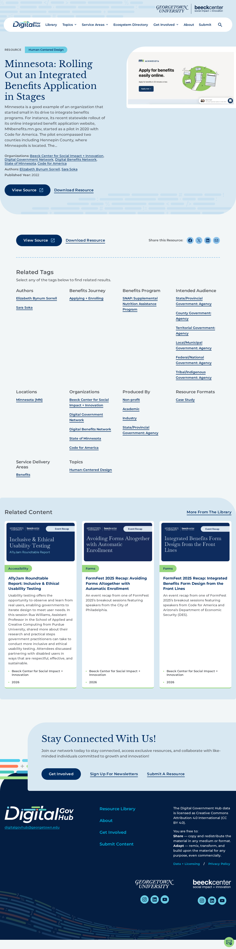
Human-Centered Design (46, 49)
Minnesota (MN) (29, 400)
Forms (90, 568)
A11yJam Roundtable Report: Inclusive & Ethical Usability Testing (33, 583)
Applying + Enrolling (86, 298)
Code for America (52, 163)
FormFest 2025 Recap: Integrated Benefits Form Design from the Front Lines (195, 583)
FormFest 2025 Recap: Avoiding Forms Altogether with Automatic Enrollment (116, 583)
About (189, 25)
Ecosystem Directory (130, 25)
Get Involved (164, 25)
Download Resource (74, 190)
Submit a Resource (166, 774)
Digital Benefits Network (76, 159)
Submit (205, 25)
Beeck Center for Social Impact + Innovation (66, 156)
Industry (130, 418)
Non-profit (131, 400)
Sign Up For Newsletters (114, 774)
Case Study (185, 400)
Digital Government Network (29, 159)
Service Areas (93, 25)
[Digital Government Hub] (27, 24)
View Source (24, 190)
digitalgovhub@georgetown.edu (32, 827)
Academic (131, 409)
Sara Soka (69, 169)
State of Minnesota (20, 163)
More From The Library (209, 512)
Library (51, 25)
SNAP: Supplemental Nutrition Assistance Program (140, 303)
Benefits (23, 475)
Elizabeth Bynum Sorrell (40, 169)
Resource (13, 49)
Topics (67, 25)
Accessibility (18, 568)
